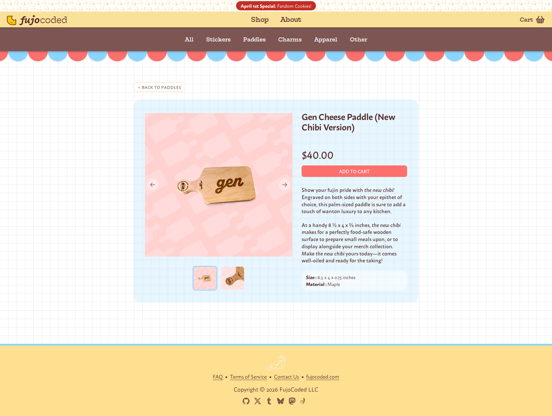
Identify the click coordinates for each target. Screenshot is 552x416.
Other (358, 39)
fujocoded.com (322, 376)
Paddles (254, 39)
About (290, 19)
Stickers (218, 39)
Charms (290, 39)
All (189, 39)
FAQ (218, 376)
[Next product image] (284, 184)
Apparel (325, 39)
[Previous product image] (152, 184)
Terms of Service (248, 376)
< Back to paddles (159, 87)
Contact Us (286, 376)
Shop (260, 19)
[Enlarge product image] (204, 278)
